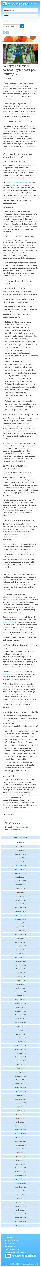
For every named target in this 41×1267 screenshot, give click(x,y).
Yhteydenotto (11, 1246)
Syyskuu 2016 (20, 1110)
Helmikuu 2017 (20, 1091)
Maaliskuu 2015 (20, 1176)
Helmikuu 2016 (20, 1137)
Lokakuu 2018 (20, 1026)
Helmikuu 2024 (20, 915)
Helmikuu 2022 (20, 965)
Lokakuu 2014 (20, 1195)
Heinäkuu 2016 (20, 1118)
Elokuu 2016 (20, 1114)
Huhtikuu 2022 (20, 961)
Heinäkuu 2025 (20, 865)
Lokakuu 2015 (20, 1149)
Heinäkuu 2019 (20, 1011)
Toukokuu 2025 (20, 869)
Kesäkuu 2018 (20, 1042)
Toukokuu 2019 (20, 1015)
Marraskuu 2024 (20, 885)
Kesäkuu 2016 (20, 1122)
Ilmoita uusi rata (12, 1249)
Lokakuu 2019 (20, 1007)
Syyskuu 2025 (20, 858)
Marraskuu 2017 (20, 1061)
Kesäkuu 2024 (20, 904)
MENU (34, 3)
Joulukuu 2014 (20, 1187)
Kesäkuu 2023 (20, 938)
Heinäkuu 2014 (20, 1206)
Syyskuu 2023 (20, 927)
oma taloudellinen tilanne (19, 183)
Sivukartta (9, 1238)
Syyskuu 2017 (20, 1068)
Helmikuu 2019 (20, 1019)
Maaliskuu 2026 (20, 854)
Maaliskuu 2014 (20, 1222)
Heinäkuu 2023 (20, 934)
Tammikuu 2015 (20, 1183)
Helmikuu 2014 (20, 1225)
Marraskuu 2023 (20, 923)
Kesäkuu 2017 (20, 1080)
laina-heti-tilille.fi (10, 622)
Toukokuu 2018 (20, 1045)
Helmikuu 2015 (20, 1179)
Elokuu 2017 (20, 1072)
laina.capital (8, 674)
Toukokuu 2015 (20, 1168)
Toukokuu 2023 (20, 942)
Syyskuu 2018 (20, 1030)
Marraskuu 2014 (20, 1191)
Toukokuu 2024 (20, 908)
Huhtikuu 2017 (20, 1088)
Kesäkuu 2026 (20, 850)
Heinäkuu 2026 (20, 846)
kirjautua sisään (22, 827)
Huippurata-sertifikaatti (15, 1252)
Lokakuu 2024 (21, 889)
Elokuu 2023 (20, 931)
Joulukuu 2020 (20, 980)
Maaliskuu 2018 (20, 1053)
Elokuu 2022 (20, 954)
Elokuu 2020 (20, 988)
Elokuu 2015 (20, 1156)
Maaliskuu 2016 (20, 1133)
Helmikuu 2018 (20, 1057)
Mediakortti (10, 1243)
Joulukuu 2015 (20, 1141)
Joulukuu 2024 (20, 881)
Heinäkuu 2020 (20, 992)
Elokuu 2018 (20, 1034)
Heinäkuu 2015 (20, 1160)
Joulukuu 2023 (20, 919)
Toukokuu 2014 (20, 1214)
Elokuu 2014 (20, 1202)
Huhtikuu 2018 (20, 1049)
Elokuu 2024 (20, 896)
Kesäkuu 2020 (20, 996)
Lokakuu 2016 (20, 1107)
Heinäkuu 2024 (20, 900)
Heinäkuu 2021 (20, 973)
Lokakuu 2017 (20, 1065)
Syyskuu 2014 (20, 1199)
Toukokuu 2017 (20, 1084)
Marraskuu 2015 (20, 1145)
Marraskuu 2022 (20, 950)
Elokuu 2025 (20, 862)
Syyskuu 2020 (20, 984)
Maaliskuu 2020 (20, 1003)
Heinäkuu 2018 (20, 1038)
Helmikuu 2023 (20, 946)
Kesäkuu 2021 (20, 977)
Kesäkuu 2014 (20, 1210)
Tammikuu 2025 (20, 877)
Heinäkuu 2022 (20, 957)
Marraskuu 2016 (20, 1103)
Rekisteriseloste (12, 1240)
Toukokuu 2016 (20, 1126)
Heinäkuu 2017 (20, 1076)
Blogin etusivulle (20, 837)
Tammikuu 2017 (20, 1095)
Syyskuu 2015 (20, 1153)
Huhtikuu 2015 (20, 1172)
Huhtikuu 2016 (20, 1130)
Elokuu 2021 (20, 969)
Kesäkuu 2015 (20, 1164)
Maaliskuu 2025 (20, 873)
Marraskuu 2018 (20, 1022)
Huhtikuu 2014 (20, 1218)
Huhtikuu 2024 (20, 912)
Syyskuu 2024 (20, 892)
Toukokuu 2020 (20, 999)
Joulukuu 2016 (20, 1099)
